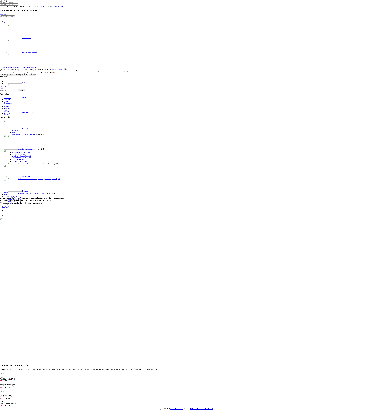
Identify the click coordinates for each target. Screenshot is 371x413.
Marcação (3, 14)
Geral (5, 105)
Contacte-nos (4, 207)
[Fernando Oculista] (50, 6)
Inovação (6, 106)
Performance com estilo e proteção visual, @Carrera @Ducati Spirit (39, 179)
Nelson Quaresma (30, 67)
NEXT (2, 88)
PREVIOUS (4, 86)
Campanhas (7, 98)
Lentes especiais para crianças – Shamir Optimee (33, 164)
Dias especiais (8, 103)
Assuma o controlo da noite (26, 149)
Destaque (3, 67)
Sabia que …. (8, 113)
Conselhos (7, 99)
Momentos (7, 108)
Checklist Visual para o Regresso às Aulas (31, 194)
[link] (57, 69)
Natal (5, 110)
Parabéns (6, 112)
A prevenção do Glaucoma (26, 134)
